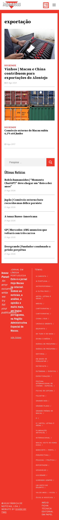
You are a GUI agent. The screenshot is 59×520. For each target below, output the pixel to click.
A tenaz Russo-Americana (20, 216)
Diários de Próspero (46, 344)
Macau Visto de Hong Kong (46, 444)
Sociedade (10, 65)
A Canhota (41, 276)
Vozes (52, 492)
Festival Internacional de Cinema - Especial (44, 383)
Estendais (40, 371)
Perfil (51, 450)
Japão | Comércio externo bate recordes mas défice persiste (23, 201)
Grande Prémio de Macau (44, 412)
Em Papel (47, 514)
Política (51, 460)
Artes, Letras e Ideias (43, 297)
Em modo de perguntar (41, 360)
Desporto (40, 329)
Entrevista (41, 366)
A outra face (42, 291)
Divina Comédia (43, 339)
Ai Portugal (42, 281)
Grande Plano (42, 406)
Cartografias (42, 308)
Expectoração (43, 376)
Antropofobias (43, 286)
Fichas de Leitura (44, 391)
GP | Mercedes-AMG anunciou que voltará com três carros (25, 231)
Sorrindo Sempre (44, 480)
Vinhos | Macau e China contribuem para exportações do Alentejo (26, 73)
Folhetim (40, 396)
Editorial (40, 354)
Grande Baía (42, 401)
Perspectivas (42, 455)
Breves (39, 303)
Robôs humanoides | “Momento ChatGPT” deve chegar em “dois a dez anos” (28, 183)
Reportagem (42, 465)
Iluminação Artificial (41, 432)
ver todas (16, 337)
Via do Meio (41, 492)
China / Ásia (41, 318)
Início (45, 502)
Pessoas (40, 460)
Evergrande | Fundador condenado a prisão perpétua (27, 248)
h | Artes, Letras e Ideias (45, 424)
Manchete (41, 450)
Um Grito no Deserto (42, 486)
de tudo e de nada (44, 334)
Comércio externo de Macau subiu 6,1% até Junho (26, 132)
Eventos (52, 371)
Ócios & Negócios (44, 497)
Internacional (43, 438)
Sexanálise (41, 470)
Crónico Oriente (44, 324)
